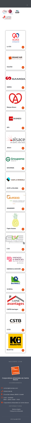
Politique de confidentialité (16, 411)
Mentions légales (16, 409)
